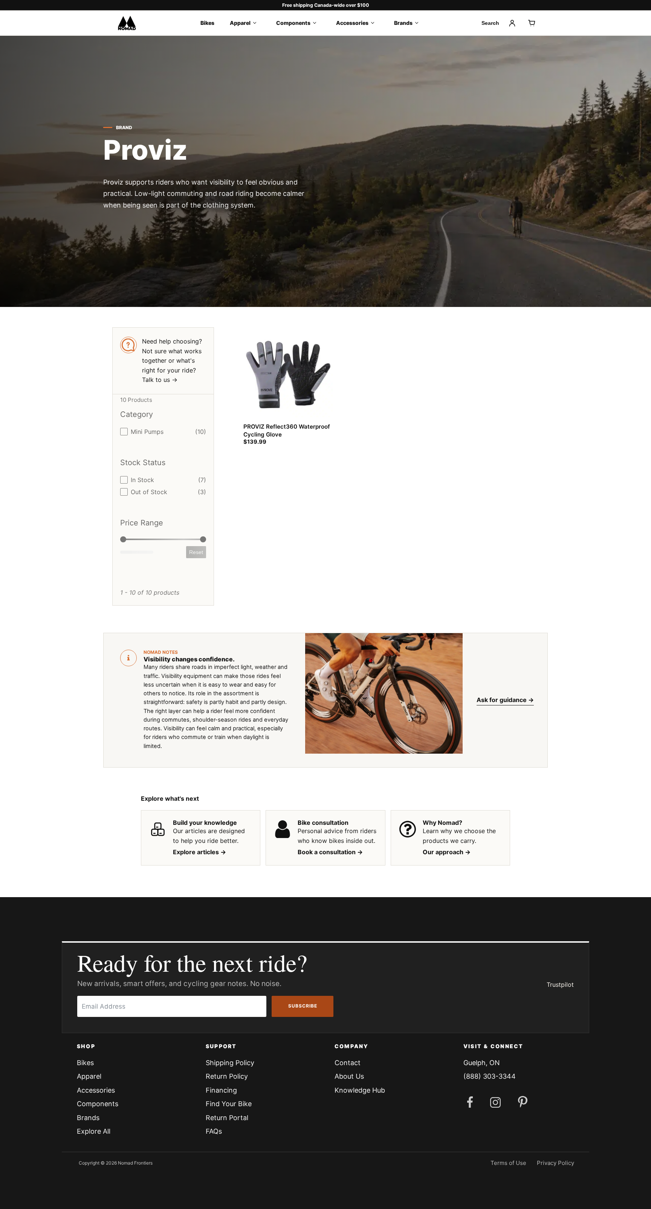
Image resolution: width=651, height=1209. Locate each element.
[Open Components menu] (317, 23)
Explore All (93, 1131)
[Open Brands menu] (419, 23)
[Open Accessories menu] (375, 23)
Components (293, 23)
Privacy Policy (555, 1162)
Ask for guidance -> (505, 700)
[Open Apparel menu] (257, 23)
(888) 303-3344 (489, 1076)
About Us (349, 1076)
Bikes (207, 23)
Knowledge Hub (360, 1090)
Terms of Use (508, 1162)
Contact (348, 1063)
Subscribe (302, 1006)
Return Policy (227, 1076)
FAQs (214, 1131)
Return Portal (227, 1118)
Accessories (352, 23)
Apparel (240, 23)
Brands (403, 23)
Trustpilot (560, 984)
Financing (221, 1090)
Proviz (145, 149)
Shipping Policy (230, 1063)
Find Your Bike (229, 1104)
